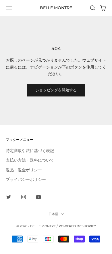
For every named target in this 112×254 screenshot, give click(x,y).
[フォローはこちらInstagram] (23, 197)
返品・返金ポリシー (24, 169)
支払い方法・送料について (30, 160)
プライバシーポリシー (26, 179)
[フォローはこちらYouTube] (38, 197)
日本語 (53, 214)
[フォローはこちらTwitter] (8, 197)
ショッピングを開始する (56, 90)
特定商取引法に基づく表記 (30, 150)
